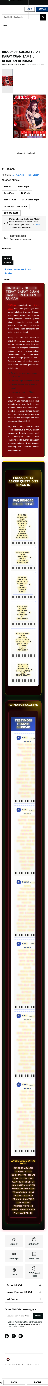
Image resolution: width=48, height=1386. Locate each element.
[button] (14, 108)
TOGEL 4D (14, 1274)
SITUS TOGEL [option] (10, 200)
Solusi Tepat (14, 1259)
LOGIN (7, 258)
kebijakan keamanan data (29, 1324)
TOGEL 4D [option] (25, 193)
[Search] (43, 17)
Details (7, 279)
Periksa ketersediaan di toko (18, 269)
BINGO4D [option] (8, 186)
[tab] (24, 279)
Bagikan (8, 273)
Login (29, 9)
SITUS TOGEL (34, 1244)
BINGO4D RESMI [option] (11, 213)
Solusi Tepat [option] (23, 186)
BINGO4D (12, 305)
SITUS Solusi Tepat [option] (30, 200)
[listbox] (24, 200)
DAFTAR (7, 263)
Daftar (42, 9)
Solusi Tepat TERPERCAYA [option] (15, 206)
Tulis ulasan (33, 175)
